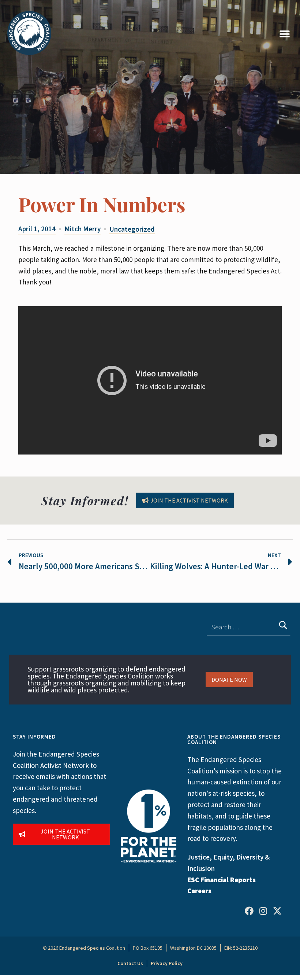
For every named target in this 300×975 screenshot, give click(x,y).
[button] (284, 34)
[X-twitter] (277, 911)
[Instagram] (263, 911)
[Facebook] (249, 911)
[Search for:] (248, 626)
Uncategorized (132, 229)
